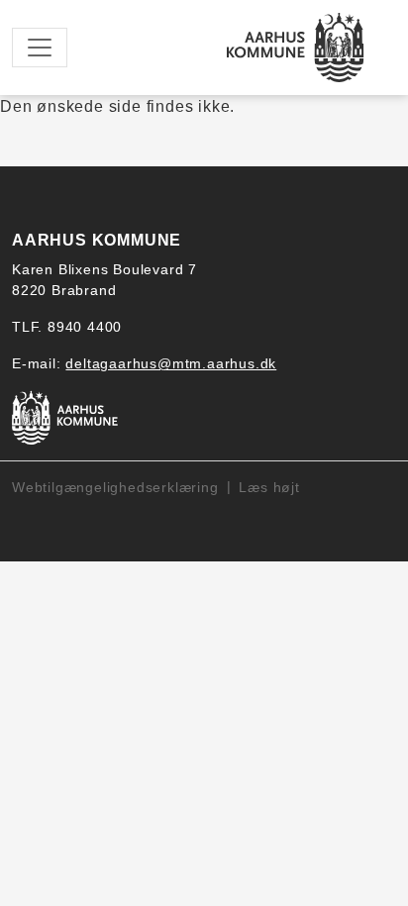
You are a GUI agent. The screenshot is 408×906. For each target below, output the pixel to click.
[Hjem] (295, 47)
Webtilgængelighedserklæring (115, 487)
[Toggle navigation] (39, 47)
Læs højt (269, 487)
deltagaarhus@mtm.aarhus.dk (170, 363)
